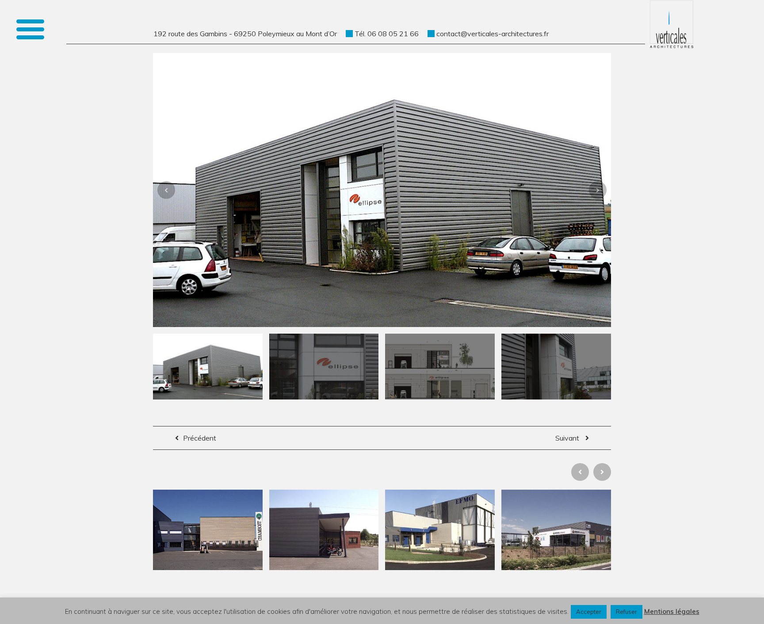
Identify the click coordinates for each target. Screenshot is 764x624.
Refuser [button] (626, 611)
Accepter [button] (588, 611)
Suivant (568, 438)
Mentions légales (671, 611)
